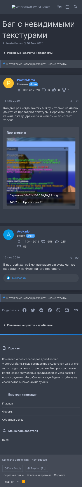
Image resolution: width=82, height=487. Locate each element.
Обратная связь (12, 419)
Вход (5, 440)
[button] (6, 7)
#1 (77, 101)
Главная (7, 403)
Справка (59, 475)
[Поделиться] (71, 101)
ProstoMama (13, 43)
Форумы (7, 411)
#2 (77, 258)
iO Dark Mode (12, 468)
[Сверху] (18, 482)
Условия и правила (39, 475)
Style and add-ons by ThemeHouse (24, 459)
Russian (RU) (38, 468)
